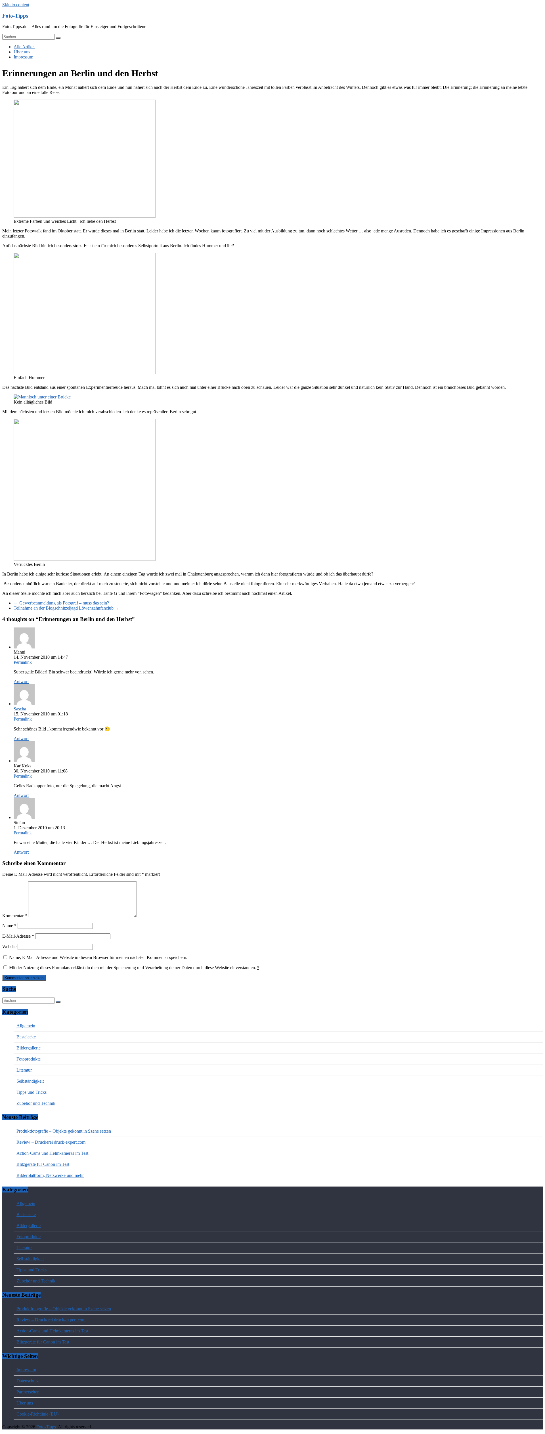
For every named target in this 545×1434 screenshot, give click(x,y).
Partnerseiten (27, 1391)
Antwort (21, 681)
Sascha (20, 708)
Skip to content (15, 4)
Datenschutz (27, 1380)
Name (9, 925)
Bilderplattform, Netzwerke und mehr (50, 1175)
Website (9, 946)
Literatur (24, 1070)
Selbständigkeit (30, 1081)
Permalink (23, 662)
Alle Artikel (24, 46)
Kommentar (14, 915)
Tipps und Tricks (31, 1092)
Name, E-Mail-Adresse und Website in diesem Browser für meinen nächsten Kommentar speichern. (98, 957)
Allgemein (25, 1025)
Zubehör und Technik (35, 1103)
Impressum (23, 56)
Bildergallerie (28, 1047)
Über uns (22, 51)
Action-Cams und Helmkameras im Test (52, 1153)
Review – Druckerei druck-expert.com (50, 1142)
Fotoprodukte (28, 1059)
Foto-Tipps (15, 16)
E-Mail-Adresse (18, 936)
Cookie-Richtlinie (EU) (37, 1414)
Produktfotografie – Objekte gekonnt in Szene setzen (63, 1131)
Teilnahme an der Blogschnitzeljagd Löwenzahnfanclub (66, 608)
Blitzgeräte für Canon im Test (42, 1164)
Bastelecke (26, 1036)
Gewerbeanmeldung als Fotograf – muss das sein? (61, 603)
